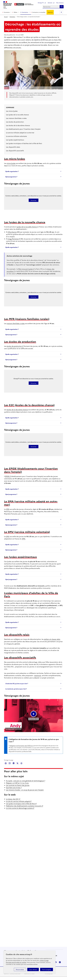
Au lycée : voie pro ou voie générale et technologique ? (25, 781)
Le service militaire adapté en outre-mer (20, 133)
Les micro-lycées (12, 111)
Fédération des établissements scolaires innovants (24, 806)
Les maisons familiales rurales (16, 118)
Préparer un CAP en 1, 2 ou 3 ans (17, 783)
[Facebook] (21, 763)
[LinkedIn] (13, 763)
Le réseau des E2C (12, 799)
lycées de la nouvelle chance (27, 227)
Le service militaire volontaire (16, 136)
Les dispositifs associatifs (15, 151)
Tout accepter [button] (46, 969)
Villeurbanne (12, 232)
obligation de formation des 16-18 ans (21, 745)
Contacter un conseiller (38, 12)
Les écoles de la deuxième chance (18, 125)
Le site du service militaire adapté (18, 801)
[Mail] (9, 763)
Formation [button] (7, 12)
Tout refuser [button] (33, 969)
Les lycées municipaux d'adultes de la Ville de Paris (24, 143)
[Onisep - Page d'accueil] (19, 4)
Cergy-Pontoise (13, 239)
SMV (7, 536)
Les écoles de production (15, 122)
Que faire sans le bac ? (14, 788)
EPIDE (7, 476)
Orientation (12, 16)
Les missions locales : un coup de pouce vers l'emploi (25, 790)
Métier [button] (15, 12)
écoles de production (14, 346)
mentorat (37, 675)
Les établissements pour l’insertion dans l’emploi (23, 129)
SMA (7, 509)
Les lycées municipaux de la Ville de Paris (20, 804)
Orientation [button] (24, 12)
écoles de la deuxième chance (17, 410)
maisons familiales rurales (16, 323)
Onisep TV (41, 3)
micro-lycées (11, 163)
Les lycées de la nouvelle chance (17, 115)
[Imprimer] (5, 763)
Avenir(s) (50, 12)
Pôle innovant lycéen (25, 269)
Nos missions (60, 3)
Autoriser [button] (33, 200)
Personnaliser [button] (20, 969)
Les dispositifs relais (13, 147)
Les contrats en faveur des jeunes (17, 785)
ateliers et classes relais (52, 639)
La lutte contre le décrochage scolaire (19, 808)
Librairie (50, 3)
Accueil (6, 16)
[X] (17, 763)
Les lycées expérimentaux (15, 140)
